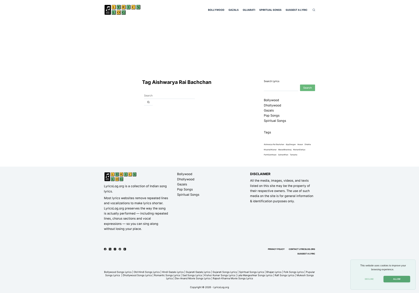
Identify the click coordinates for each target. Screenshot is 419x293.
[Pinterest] (120, 249)
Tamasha (293, 155)
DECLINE (369, 279)
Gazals (233, 9)
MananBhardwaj (284, 150)
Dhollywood (272, 105)
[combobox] (169, 95)
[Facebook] (105, 249)
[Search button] (148, 102)
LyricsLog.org (221, 287)
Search (307, 87)
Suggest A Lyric (296, 9)
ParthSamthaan (270, 155)
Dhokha (308, 144)
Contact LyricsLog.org (302, 249)
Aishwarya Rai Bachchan (274, 144)
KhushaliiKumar (270, 150)
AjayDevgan (291, 144)
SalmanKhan (283, 155)
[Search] (314, 10)
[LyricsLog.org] (120, 177)
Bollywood (216, 9)
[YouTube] (125, 249)
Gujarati (249, 9)
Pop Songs (272, 115)
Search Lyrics (271, 81)
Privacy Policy (276, 249)
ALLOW (396, 279)
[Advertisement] (209, 44)
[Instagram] (115, 249)
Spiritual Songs (270, 9)
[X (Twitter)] (110, 249)
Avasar (300, 144)
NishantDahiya (299, 150)
